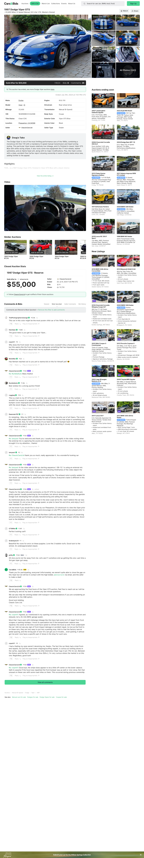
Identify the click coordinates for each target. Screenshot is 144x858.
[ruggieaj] (6, 395)
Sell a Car (35, 3)
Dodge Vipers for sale (47, 697)
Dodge (21, 100)
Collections (55, 3)
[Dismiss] (141, 855)
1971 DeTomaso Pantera (100, 207)
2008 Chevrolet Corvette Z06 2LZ (101, 143)
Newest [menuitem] (46, 304)
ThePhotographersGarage (18, 318)
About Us (71, 3)
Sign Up (133, 3)
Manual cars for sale (19, 697)
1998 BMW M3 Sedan (124, 236)
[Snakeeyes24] (6, 540)
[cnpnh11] (6, 342)
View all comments (45, 682)
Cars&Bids (12, 570)
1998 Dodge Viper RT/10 (36, 257)
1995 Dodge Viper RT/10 (11, 257)
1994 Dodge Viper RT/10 (62, 257)
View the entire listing (44, 176)
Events (64, 3)
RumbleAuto (13, 383)
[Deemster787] (6, 414)
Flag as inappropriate (30, 324)
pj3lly (11, 555)
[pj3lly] (6, 555)
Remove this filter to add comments (51, 310)
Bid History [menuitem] (82, 304)
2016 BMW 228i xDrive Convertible (100, 270)
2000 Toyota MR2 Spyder (126, 379)
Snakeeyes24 (14, 541)
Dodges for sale (32, 697)
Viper (21, 105)
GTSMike (12, 528)
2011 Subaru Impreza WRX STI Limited (126, 174)
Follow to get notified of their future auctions (31, 294)
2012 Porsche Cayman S (125, 343)
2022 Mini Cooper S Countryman (99, 344)
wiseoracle (24, 279)
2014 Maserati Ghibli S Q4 (126, 269)
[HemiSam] (6, 329)
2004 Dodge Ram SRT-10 (126, 142)
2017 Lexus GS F (98, 416)
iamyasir (12, 452)
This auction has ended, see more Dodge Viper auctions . (32, 89)
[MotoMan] (6, 358)
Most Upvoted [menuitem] (57, 304)
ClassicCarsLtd (26, 128)
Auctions (25, 4)
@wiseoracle (59, 575)
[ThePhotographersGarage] (6, 317)
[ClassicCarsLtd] (20, 128)
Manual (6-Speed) (17, 692)
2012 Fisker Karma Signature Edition (98, 174)
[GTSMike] (6, 528)
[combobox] (103, 3)
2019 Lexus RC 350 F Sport (99, 237)
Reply (17, 324)
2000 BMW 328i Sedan (125, 305)
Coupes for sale (61, 697)
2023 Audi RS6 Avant (124, 111)
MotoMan (12, 359)
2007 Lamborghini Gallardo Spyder (98, 111)
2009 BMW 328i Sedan (125, 207)
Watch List (46, 3)
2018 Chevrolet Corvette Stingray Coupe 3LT (101, 306)
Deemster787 (13, 414)
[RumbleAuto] (6, 383)
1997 (38, 692)
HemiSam (12, 330)
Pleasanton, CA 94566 (27, 123)
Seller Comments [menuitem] (70, 304)
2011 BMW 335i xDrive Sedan (125, 416)
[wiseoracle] (18, 279)
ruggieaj (12, 395)
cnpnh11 (12, 342)
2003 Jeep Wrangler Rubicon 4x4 (99, 380)
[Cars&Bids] (6, 569)
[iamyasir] (6, 452)
